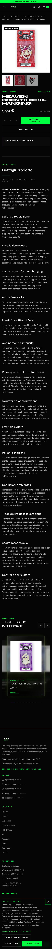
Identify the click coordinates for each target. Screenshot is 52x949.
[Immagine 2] (19, 80)
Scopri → (14, 692)
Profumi (39, 16)
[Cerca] (34, 7)
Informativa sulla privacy (11, 931)
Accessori (6, 839)
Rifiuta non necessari (17, 937)
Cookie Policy (26, 931)
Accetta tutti (31, 944)
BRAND (5, 853)
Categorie (15, 16)
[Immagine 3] (32, 80)
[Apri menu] (4, 7)
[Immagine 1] (7, 80)
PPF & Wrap (7, 830)
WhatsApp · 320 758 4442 (13, 870)
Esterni (5, 812)
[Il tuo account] (39, 7)
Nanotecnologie (8, 825)
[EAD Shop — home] (14, 7)
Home (4, 16)
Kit (3, 834)
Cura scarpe (7, 848)
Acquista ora (26, 129)
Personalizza (11, 944)
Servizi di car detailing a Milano (22, 769)
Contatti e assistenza (10, 866)
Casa (4, 843)
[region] (26, 666)
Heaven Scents (9, 92)
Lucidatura (6, 821)
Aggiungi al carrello (35, 120)
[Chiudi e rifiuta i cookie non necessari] (48, 902)
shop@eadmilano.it (10, 878)
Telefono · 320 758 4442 (12, 874)
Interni (28, 16)
